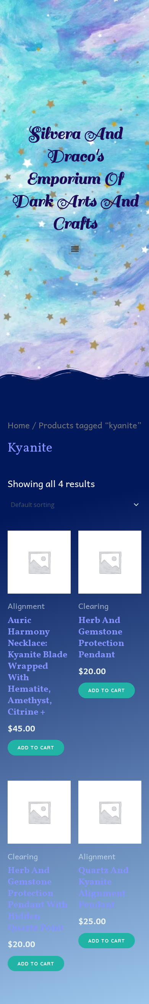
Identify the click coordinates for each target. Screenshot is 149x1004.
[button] (74, 248)
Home (19, 425)
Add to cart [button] (36, 747)
